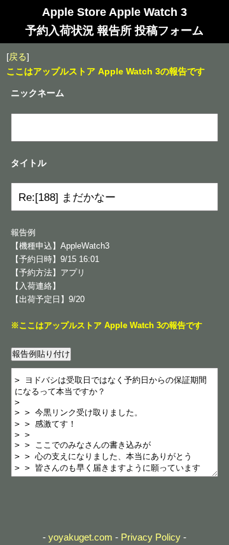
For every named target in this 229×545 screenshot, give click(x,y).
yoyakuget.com (80, 537)
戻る (18, 57)
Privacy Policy (151, 537)
